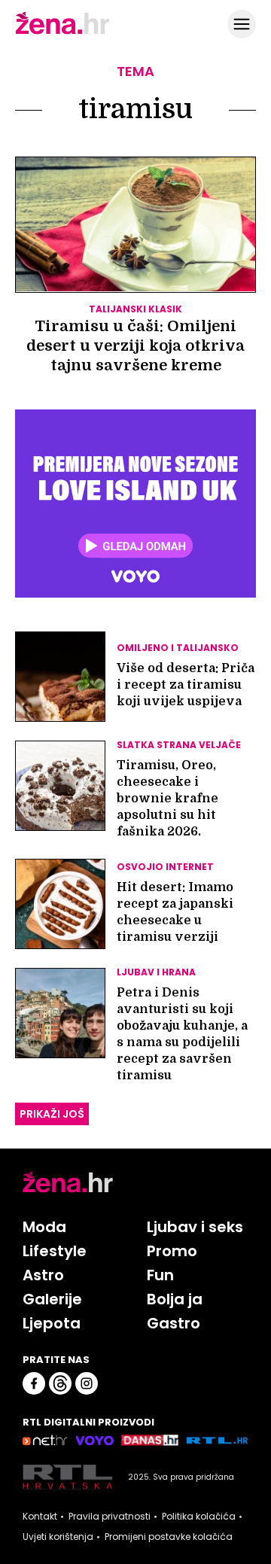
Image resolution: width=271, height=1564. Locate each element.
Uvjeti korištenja (58, 1536)
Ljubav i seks (195, 1226)
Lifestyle (55, 1250)
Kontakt (40, 1516)
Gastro (173, 1323)
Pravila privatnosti (110, 1516)
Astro (43, 1275)
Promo (172, 1250)
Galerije (52, 1299)
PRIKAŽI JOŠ (52, 1113)
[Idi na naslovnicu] (62, 32)
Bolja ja (174, 1299)
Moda (44, 1226)
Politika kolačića (199, 1516)
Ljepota (52, 1323)
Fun (160, 1275)
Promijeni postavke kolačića (169, 1536)
